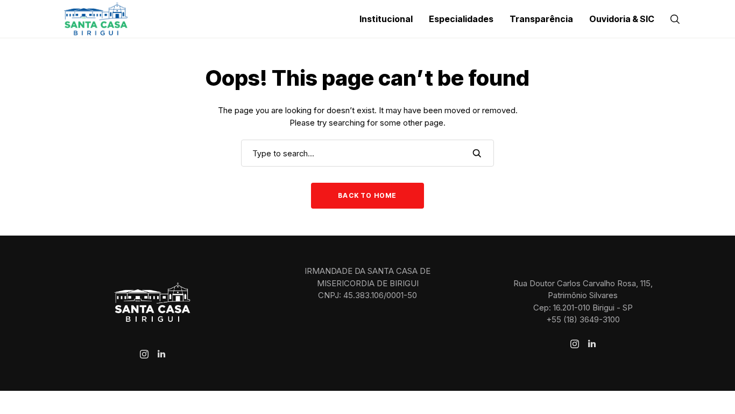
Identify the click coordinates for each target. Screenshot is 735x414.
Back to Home (367, 195)
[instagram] (144, 354)
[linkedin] (161, 354)
